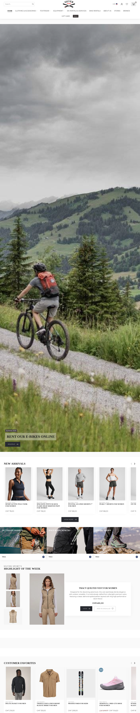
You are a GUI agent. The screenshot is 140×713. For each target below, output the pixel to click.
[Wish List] (127, 4)
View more (68, 519)
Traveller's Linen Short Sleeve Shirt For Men (48, 704)
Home (9, 11)
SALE (76, 16)
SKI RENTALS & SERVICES (76, 11)
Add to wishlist (103, 609)
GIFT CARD (66, 16)
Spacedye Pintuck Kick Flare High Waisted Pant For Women (48, 506)
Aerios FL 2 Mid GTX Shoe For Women (110, 704)
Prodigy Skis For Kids (78, 703)
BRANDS (126, 11)
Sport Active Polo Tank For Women (16, 505)
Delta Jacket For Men (15, 703)
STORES (117, 11)
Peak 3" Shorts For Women (111, 504)
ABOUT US (107, 11)
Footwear (44, 11)
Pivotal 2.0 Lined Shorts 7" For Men (80, 505)
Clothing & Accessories (25, 11)
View (85, 609)
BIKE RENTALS (95, 11)
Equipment (58, 11)
